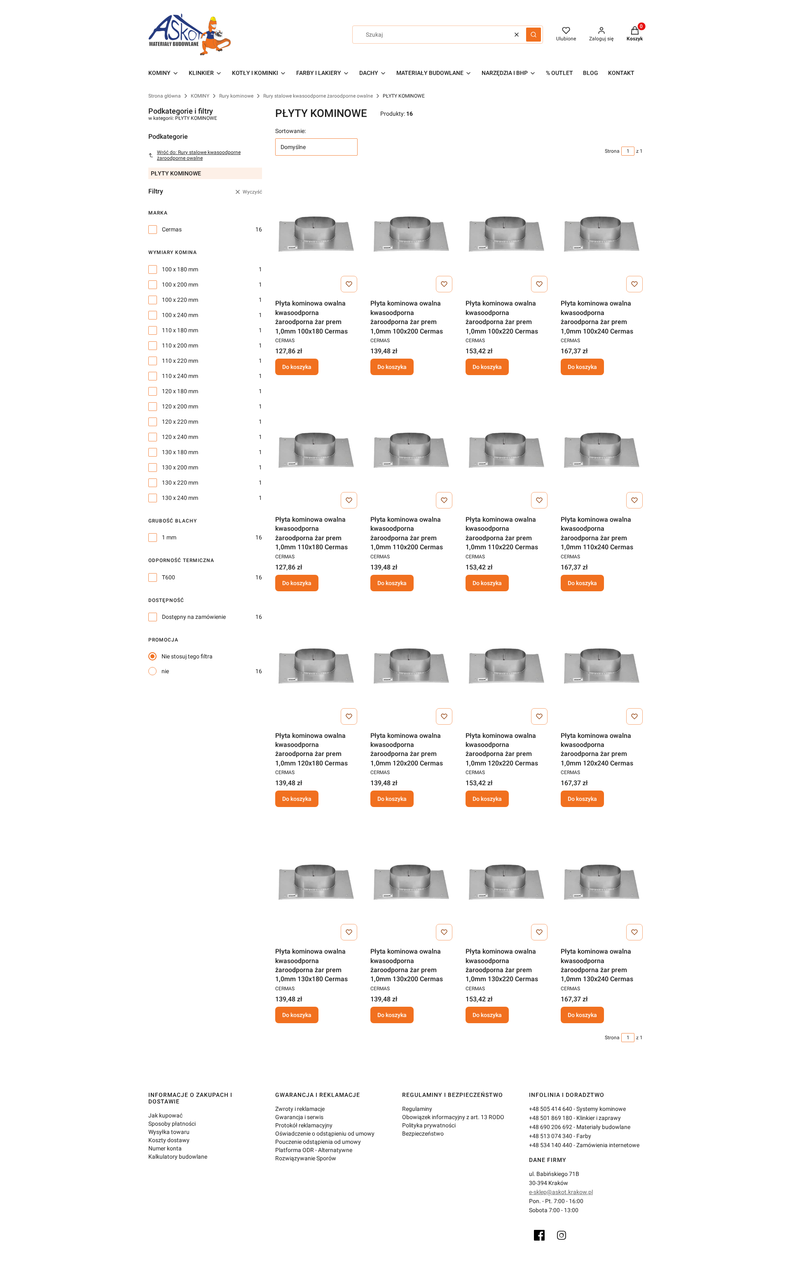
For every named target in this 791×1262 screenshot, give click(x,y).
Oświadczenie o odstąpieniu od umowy (324, 1133)
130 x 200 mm (180, 467)
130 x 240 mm (180, 498)
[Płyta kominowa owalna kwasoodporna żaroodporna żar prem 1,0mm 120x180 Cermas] (316, 666)
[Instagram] (561, 1235)
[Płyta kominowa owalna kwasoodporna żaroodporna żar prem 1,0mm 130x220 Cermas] (507, 882)
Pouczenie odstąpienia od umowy (318, 1141)
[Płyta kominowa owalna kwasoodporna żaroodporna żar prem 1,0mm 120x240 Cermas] (602, 666)
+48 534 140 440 (550, 1145)
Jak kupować (165, 1115)
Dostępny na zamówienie (194, 617)
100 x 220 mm (180, 299)
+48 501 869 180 (550, 1118)
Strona (612, 151)
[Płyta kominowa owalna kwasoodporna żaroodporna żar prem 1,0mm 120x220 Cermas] (507, 666)
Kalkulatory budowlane (177, 1156)
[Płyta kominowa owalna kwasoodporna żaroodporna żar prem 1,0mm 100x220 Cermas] (507, 234)
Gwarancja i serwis (299, 1117)
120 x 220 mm (180, 421)
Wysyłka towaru (169, 1132)
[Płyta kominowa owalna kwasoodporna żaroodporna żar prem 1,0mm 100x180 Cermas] (316, 234)
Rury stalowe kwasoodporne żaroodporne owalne (318, 96)
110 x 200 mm (180, 345)
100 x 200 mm (180, 284)
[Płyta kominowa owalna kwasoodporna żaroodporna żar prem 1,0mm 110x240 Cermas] (602, 450)
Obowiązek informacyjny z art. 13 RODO (453, 1117)
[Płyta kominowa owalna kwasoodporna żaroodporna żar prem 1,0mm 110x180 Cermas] (316, 450)
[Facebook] (539, 1235)
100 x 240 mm (180, 315)
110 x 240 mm (180, 376)
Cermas (172, 229)
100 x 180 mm (180, 269)
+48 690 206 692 (550, 1127)
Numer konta (165, 1148)
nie (165, 671)
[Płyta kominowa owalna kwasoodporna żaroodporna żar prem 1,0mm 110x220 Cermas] (507, 450)
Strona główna (164, 96)
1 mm (169, 537)
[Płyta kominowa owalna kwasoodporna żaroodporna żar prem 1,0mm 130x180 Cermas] (316, 882)
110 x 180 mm (180, 330)
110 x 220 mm (180, 360)
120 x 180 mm (180, 391)
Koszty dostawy (169, 1140)
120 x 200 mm (180, 406)
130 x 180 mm (180, 452)
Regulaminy (417, 1109)
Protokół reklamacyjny (303, 1125)
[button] (533, 35)
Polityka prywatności (429, 1125)
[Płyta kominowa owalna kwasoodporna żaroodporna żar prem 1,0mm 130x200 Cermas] (411, 882)
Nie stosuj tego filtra (187, 656)
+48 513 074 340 (550, 1136)
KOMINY (200, 96)
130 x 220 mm (180, 482)
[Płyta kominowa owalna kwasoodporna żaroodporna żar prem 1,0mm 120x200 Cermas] (411, 666)
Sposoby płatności (172, 1123)
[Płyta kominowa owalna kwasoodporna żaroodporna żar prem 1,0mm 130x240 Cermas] (602, 882)
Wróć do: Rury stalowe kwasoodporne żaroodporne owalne (199, 155)
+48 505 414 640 (550, 1109)
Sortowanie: (290, 131)
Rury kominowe (236, 96)
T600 (168, 577)
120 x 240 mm (180, 437)
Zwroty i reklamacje (300, 1109)
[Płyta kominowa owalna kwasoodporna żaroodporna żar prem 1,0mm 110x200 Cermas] (411, 450)
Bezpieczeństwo (423, 1133)
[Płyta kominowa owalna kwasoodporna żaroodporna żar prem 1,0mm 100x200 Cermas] (411, 234)
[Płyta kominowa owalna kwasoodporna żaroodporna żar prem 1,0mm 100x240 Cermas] (602, 234)
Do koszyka (296, 367)
